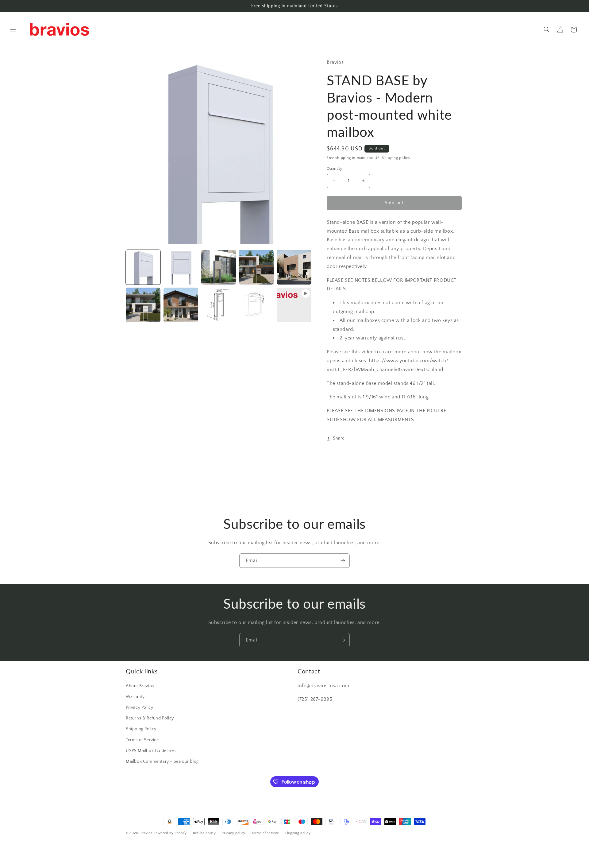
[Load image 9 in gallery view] (256, 305)
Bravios (146, 833)
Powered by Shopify (170, 833)
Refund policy (204, 833)
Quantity (334, 168)
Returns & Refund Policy (150, 718)
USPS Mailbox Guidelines (151, 750)
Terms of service (265, 833)
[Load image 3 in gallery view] (218, 267)
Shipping (390, 158)
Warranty (135, 696)
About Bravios (140, 686)
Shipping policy (298, 833)
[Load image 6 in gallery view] (143, 305)
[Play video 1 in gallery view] (294, 305)
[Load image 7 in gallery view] (181, 305)
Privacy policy (233, 833)
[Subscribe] (342, 560)
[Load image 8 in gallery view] (218, 305)
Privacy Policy (139, 707)
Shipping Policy (141, 729)
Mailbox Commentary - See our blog (162, 761)
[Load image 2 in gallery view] (181, 267)
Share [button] (339, 438)
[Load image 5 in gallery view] (294, 267)
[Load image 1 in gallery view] (143, 267)
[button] (13, 29)
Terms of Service (142, 740)
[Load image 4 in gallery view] (256, 267)
